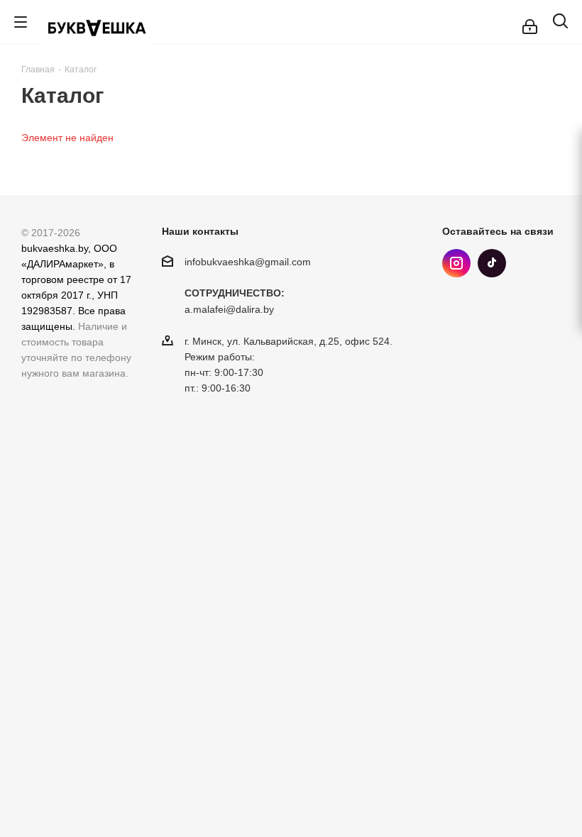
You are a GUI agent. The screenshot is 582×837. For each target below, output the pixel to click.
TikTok (492, 263)
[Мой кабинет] (529, 22)
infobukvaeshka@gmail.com (248, 261)
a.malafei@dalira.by (229, 310)
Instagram (456, 263)
